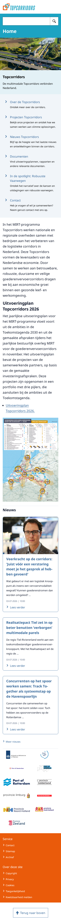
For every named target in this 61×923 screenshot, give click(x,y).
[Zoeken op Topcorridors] (54, 21)
